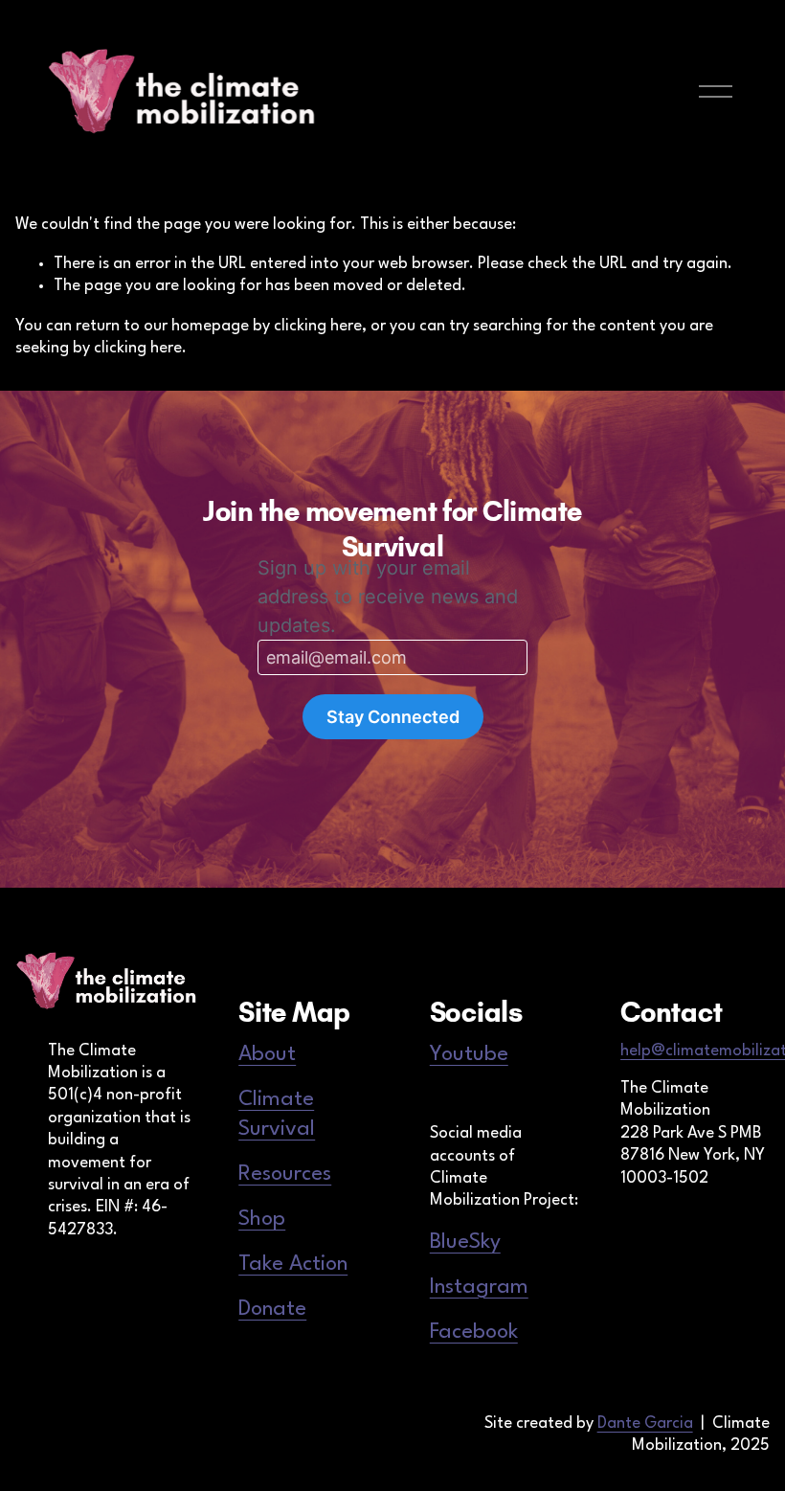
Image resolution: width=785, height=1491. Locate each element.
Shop (261, 1219)
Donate (272, 1309)
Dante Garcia (645, 1423)
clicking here (318, 326)
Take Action (293, 1264)
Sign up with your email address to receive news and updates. (388, 596)
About (267, 1054)
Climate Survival (276, 1114)
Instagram (479, 1287)
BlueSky (465, 1242)
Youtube (469, 1054)
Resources (284, 1174)
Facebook (474, 1332)
